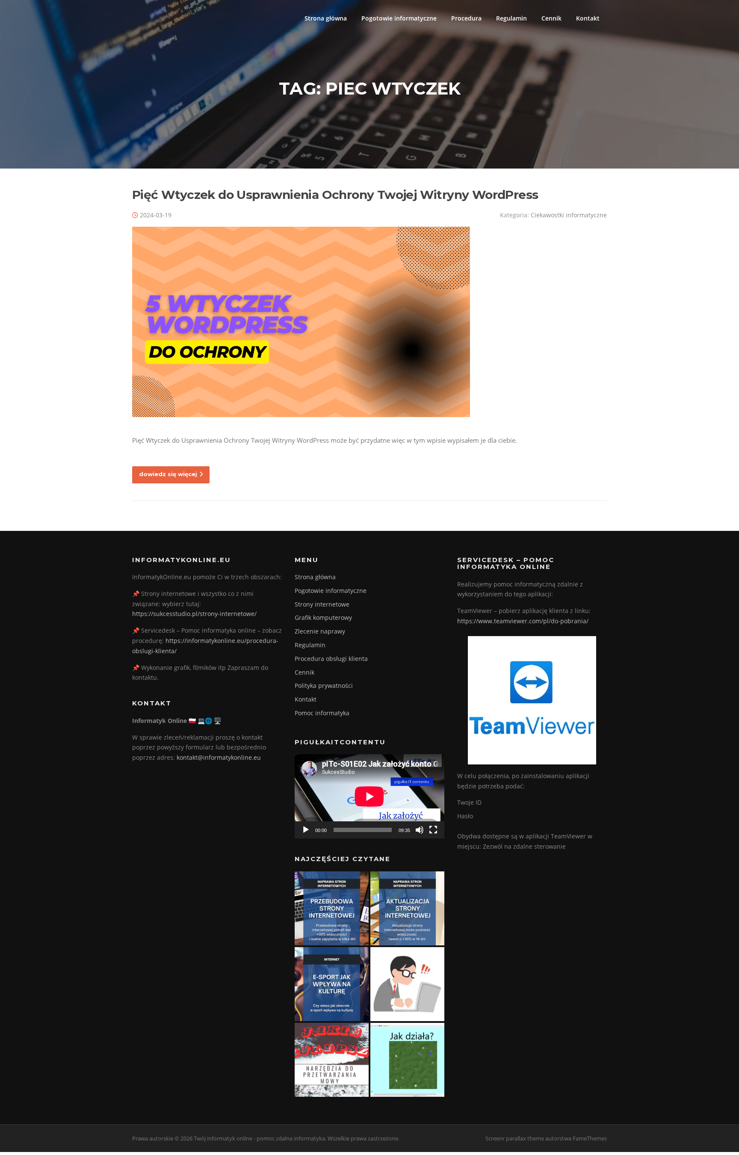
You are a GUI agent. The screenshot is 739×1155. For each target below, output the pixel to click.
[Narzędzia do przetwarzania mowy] (332, 1060)
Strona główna (325, 18)
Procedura (466, 18)
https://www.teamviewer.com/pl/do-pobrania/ (522, 621)
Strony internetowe (322, 604)
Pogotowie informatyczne (399, 18)
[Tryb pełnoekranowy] (433, 830)
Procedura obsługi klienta (331, 658)
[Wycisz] (419, 830)
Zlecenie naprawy (320, 631)
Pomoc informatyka (322, 713)
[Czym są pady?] (407, 984)
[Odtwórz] (306, 830)
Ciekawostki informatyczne (569, 215)
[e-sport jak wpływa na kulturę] (332, 984)
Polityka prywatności (324, 685)
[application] (369, 796)
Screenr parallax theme (514, 1138)
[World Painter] (407, 1060)
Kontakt (588, 18)
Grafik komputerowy (323, 617)
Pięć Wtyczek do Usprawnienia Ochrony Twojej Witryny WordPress (335, 194)
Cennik (551, 18)
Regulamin (511, 18)
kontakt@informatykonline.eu (219, 757)
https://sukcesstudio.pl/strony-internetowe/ (194, 614)
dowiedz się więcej (168, 474)
